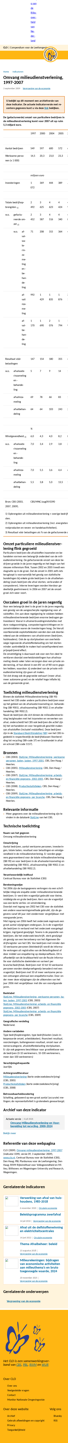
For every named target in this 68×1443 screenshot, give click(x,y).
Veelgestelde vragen (18, 1390)
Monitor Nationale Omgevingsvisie (26, 1400)
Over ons (12, 1386)
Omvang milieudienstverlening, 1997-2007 (39, 1150)
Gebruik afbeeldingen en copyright (25, 1420)
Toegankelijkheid (16, 1430)
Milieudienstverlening (30, 768)
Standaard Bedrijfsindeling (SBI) (31, 733)
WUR (45, 1365)
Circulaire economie (48, 1208)
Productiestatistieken (30, 786)
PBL (25, 1365)
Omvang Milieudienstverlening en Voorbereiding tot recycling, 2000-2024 (35, 1125)
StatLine (34, 817)
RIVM (33, 1365)
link (46, 108)
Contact (11, 1395)
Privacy (11, 1425)
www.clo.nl (9, 1157)
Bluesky (58, 1416)
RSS (55, 1420)
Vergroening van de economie (36, 88)
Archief (11, 1416)
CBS (18, 1365)
